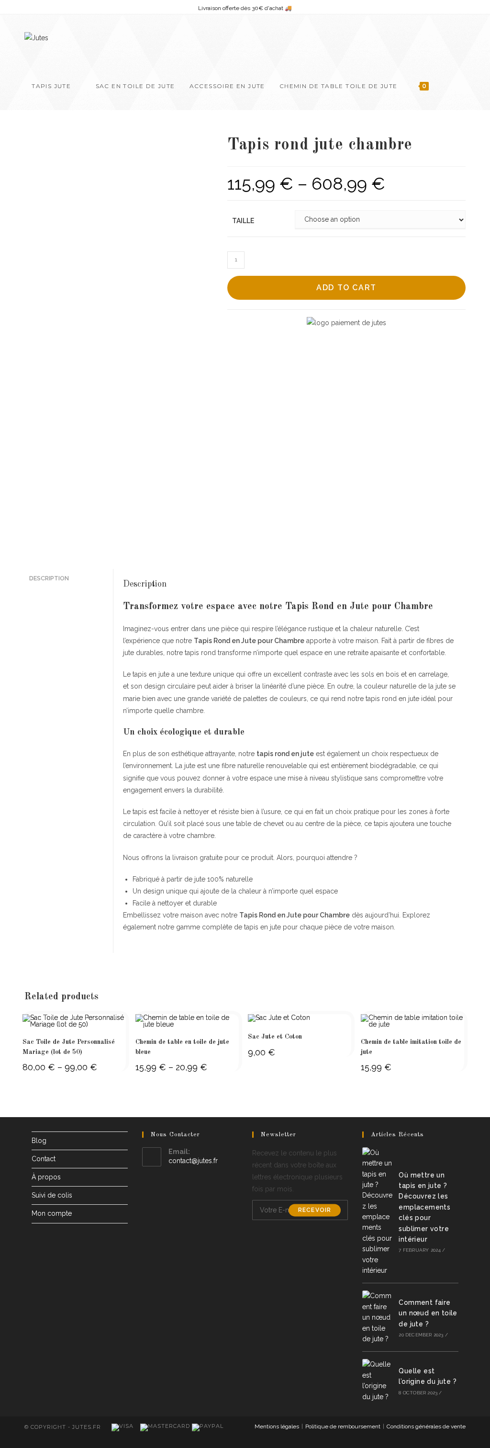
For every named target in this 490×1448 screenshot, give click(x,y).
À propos (46, 1177)
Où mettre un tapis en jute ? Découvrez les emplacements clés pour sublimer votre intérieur (424, 1207)
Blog (39, 1140)
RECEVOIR (315, 1210)
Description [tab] (49, 578)
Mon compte (52, 1213)
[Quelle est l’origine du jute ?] (378, 1380)
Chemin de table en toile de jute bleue (182, 1047)
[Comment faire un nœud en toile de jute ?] (378, 1317)
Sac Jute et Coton (275, 1036)
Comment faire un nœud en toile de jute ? (428, 1313)
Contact (44, 1159)
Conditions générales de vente (426, 1426)
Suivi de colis (52, 1195)
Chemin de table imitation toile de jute (411, 1047)
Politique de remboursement (342, 1426)
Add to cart (346, 287)
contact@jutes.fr (193, 1161)
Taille (243, 221)
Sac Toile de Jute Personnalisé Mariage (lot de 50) (68, 1047)
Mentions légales (277, 1426)
